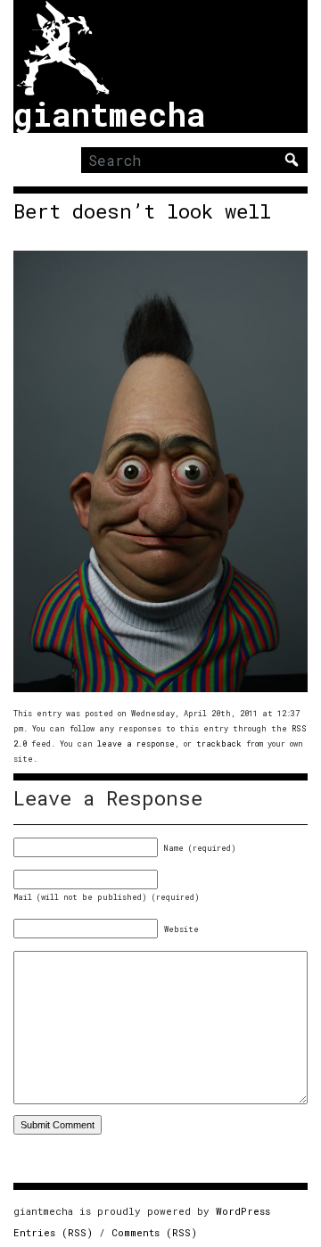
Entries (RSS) (53, 1232)
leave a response (136, 743)
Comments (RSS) (154, 1232)
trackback (219, 743)
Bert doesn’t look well (142, 211)
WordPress (243, 1211)
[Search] (292, 159)
